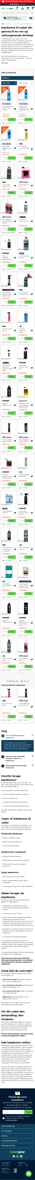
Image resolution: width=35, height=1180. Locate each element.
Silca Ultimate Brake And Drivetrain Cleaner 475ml (7, 368)
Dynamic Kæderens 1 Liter (6, 404)
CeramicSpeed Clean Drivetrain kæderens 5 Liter (23, 585)
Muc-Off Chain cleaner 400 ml (6, 185)
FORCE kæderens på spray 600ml (7, 440)
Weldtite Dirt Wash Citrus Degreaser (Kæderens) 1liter (24, 405)
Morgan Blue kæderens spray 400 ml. (6, 148)
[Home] (3, 24)
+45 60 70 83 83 (4, 1164)
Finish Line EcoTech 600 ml (24, 548)
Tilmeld (28, 1112)
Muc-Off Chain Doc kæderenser (23, 293)
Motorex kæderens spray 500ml (24, 475)
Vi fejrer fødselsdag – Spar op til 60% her (19, 1)
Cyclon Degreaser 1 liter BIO (24, 256)
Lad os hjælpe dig (8, 1126)
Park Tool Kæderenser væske (22, 330)
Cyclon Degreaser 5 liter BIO (7, 512)
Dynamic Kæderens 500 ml (7, 621)
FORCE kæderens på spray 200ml (24, 440)
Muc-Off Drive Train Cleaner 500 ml (24, 148)
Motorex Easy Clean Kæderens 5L (7, 585)
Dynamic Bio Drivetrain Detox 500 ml (24, 512)
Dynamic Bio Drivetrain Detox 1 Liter (24, 367)
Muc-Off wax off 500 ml (6, 329)
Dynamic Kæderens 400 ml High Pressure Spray (24, 623)
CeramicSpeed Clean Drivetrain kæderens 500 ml (7, 294)
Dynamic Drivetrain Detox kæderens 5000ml (7, 476)
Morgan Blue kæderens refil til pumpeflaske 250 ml (24, 109)
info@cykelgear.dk (5, 1165)
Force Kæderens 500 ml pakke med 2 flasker (7, 221)
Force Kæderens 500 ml (23, 659)
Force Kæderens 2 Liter (24, 185)
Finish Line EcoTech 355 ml (7, 659)
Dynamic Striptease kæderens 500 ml (7, 257)
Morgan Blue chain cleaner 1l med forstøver (7, 108)
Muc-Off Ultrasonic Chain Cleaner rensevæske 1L (7, 549)
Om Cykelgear (6, 1131)
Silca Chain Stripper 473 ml (23, 220)
